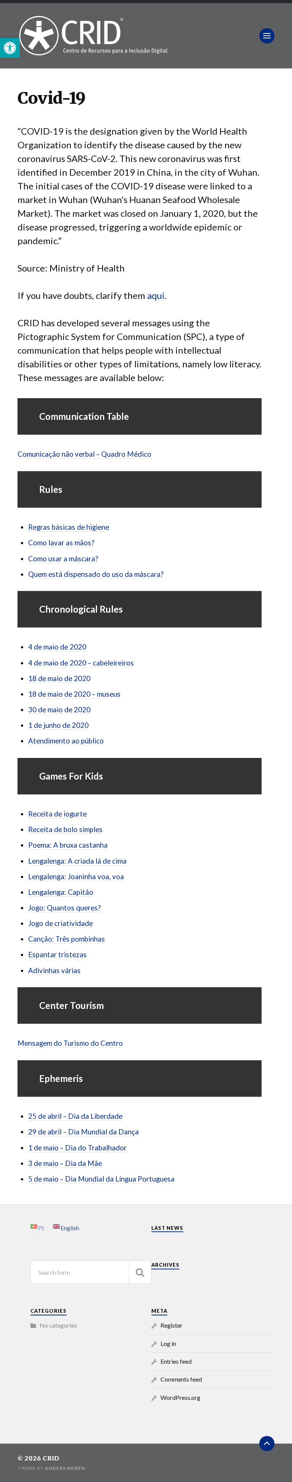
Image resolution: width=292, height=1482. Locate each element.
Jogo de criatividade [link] (60, 923)
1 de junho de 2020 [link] (58, 725)
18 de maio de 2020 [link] (59, 678)
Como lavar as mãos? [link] (61, 542)
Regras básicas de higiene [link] (68, 527)
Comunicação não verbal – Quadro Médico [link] (84, 454)
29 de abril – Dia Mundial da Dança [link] (83, 1132)
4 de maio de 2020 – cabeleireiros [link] (81, 663)
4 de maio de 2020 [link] (57, 647)
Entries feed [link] (176, 1361)
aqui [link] (156, 295)
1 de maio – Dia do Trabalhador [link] (77, 1148)
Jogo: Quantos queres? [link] (64, 908)
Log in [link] (168, 1343)
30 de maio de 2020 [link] (59, 709)
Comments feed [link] (181, 1379)
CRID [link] (51, 1458)
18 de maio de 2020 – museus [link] (74, 694)
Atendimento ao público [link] (66, 741)
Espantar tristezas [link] (57, 954)
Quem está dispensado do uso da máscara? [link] (95, 574)
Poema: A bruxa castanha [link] (68, 845)
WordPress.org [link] (180, 1397)
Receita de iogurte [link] (57, 814)
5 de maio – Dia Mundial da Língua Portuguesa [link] (101, 1179)
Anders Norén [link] (65, 1468)
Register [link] (171, 1325)
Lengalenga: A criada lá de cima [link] (77, 861)
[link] (10, 48)
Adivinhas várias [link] (54, 970)
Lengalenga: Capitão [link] (60, 892)
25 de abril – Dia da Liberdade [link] (75, 1116)
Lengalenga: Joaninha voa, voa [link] (76, 876)
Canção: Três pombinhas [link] (66, 939)
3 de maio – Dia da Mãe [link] (65, 1163)
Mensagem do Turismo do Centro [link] (70, 1043)
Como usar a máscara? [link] (63, 558)
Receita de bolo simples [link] (65, 829)
